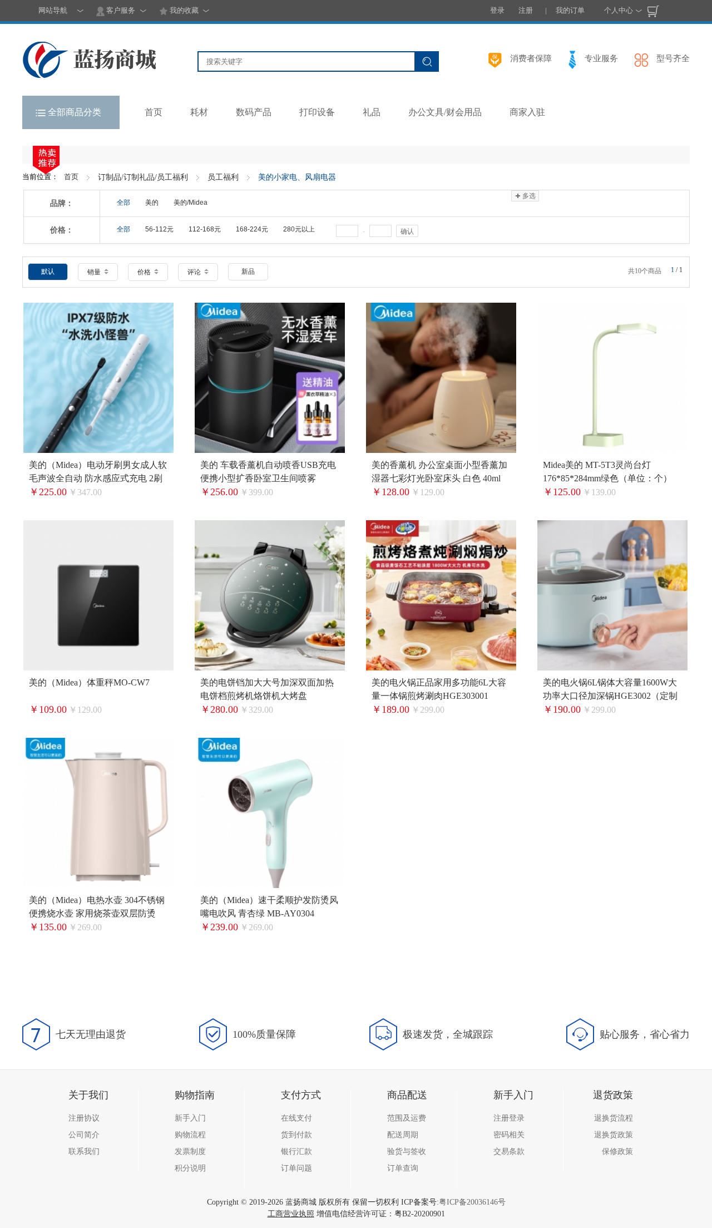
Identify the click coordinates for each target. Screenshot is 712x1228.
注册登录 (509, 1118)
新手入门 (190, 1118)
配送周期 (402, 1135)
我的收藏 (183, 10)
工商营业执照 (291, 1214)
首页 (71, 176)
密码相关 (509, 1135)
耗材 (199, 112)
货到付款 (296, 1135)
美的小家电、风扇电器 (297, 177)
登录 (497, 10)
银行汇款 (296, 1151)
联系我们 (84, 1151)
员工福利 (223, 177)
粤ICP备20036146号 (472, 1202)
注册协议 (84, 1118)
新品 (248, 271)
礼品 (371, 112)
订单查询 (402, 1168)
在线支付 (296, 1118)
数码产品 (253, 112)
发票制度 (190, 1151)
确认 (407, 231)
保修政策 (617, 1151)
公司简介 (84, 1135)
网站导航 (52, 10)
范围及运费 (406, 1118)
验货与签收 (406, 1151)
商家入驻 (527, 112)
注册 (525, 10)
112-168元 (205, 229)
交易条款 (509, 1151)
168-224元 (252, 229)
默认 (48, 271)
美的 (152, 202)
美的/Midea (190, 202)
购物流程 (190, 1135)
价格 (144, 272)
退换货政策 (613, 1135)
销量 (94, 272)
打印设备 (317, 112)
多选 (529, 196)
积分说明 (190, 1168)
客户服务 (120, 10)
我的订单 (570, 10)
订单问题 (296, 1168)
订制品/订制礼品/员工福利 (143, 177)
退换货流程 (613, 1118)
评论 (194, 272)
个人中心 (618, 10)
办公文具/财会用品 (445, 112)
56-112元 (159, 229)
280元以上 (299, 229)
